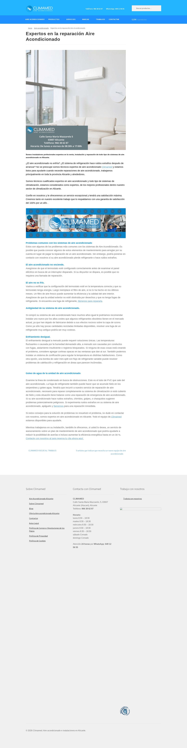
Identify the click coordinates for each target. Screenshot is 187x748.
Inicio (30, 28)
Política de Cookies (37, 540)
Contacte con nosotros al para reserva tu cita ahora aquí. (55, 438)
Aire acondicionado (41, 28)
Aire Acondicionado (35, 19)
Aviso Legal (34, 523)
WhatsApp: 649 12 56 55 (115, 9)
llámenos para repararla (90, 301)
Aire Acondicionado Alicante (41, 498)
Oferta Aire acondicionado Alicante (44, 513)
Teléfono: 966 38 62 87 (94, 9)
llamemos (59, 406)
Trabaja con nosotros (132, 498)
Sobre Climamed (36, 503)
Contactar (114, 19)
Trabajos (100, 19)
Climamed (107, 167)
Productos (54, 19)
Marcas (85, 19)
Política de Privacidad (38, 536)
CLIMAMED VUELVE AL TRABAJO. (42, 450)
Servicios (71, 19)
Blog (31, 508)
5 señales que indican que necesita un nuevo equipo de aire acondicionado (101, 452)
